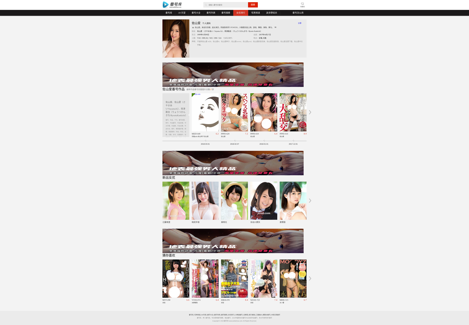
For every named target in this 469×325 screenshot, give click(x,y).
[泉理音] (293, 201)
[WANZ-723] (263, 278)
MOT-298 (166, 300)
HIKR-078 (225, 300)
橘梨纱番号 (266, 315)
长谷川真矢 (255, 222)
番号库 (167, 14)
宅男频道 (254, 14)
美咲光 (224, 222)
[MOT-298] (175, 278)
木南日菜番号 (275, 315)
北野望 (246, 315)
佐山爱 (223, 136)
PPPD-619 (254, 134)
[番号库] (172, 5)
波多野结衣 (270, 14)
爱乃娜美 (252, 315)
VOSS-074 (196, 300)
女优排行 (240, 13)
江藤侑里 (166, 222)
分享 (299, 23)
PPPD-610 (284, 134)
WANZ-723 (255, 300)
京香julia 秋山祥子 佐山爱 (200, 136)
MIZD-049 (196, 134)
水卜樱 (282, 303)
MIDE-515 (284, 300)
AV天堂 (180, 14)
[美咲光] (234, 201)
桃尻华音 (196, 222)
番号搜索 (224, 14)
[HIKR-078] (234, 278)
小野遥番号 (238, 315)
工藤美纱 (259, 315)
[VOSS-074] (205, 278)
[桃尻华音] (205, 201)
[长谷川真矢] (263, 201)
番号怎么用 (298, 13)
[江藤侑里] (175, 201)
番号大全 (194, 14)
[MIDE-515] (293, 278)
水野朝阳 (195, 303)
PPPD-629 (225, 134)
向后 (310, 112)
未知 (163, 303)
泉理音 (283, 222)
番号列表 (209, 14)
